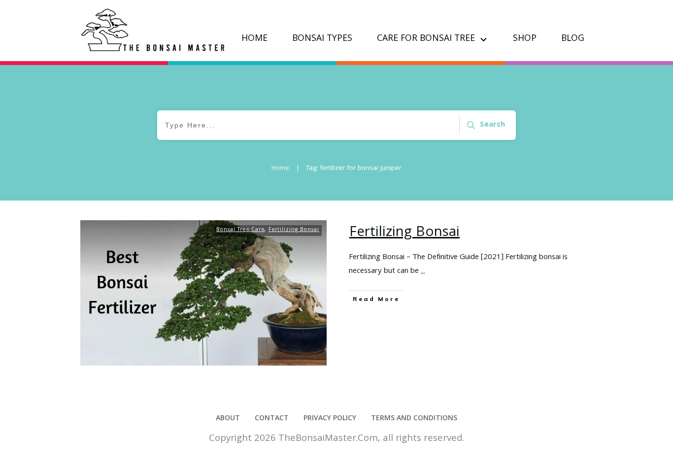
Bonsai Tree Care (240, 230)
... (423, 271)
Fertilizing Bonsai (294, 230)
